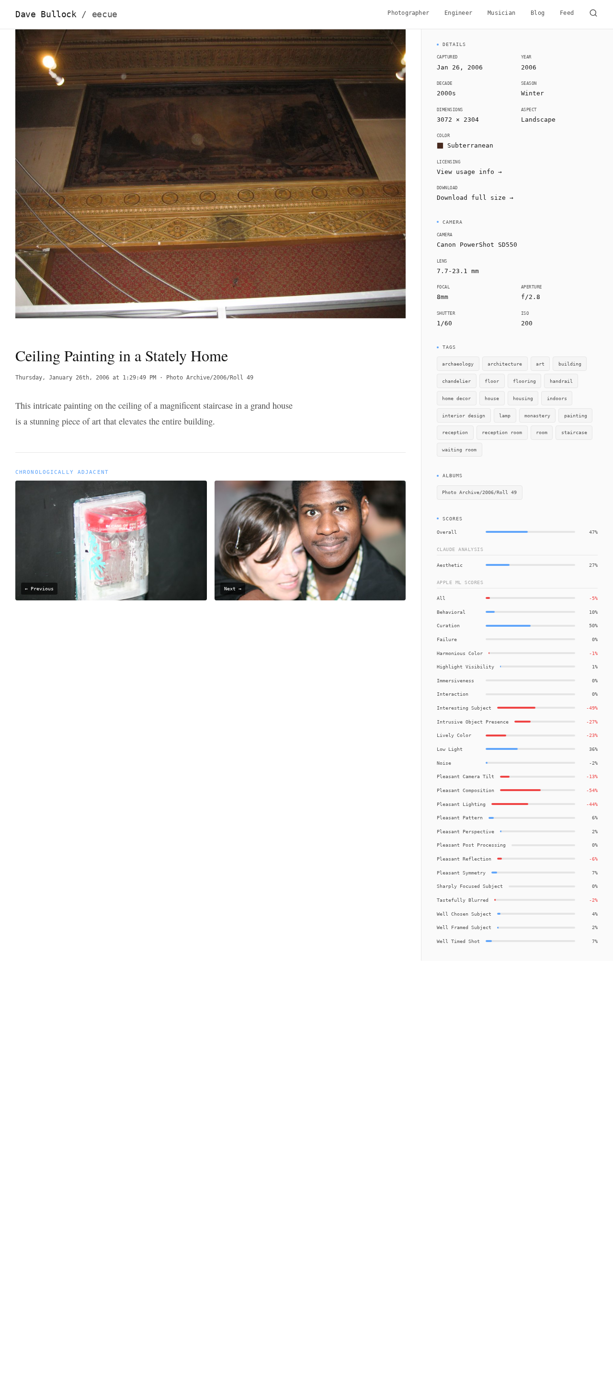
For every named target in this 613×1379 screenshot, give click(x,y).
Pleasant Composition (465, 790)
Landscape (538, 119)
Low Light (450, 749)
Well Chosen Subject (464, 914)
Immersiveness (455, 680)
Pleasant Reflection (464, 859)
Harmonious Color (460, 653)
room (541, 432)
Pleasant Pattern (460, 817)
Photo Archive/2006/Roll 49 (209, 377)
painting (575, 415)
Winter (532, 93)
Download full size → (475, 197)
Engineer (458, 13)
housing (523, 398)
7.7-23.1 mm (458, 271)
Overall (447, 532)
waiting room (459, 449)
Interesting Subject (464, 708)
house (492, 398)
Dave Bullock (66, 14)
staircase (574, 432)
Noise (444, 763)
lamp (505, 415)
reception (455, 432)
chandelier (456, 381)
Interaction (452, 694)
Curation (448, 625)
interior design (463, 415)
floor (492, 381)
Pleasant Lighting (461, 804)
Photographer (408, 13)
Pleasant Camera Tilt (465, 776)
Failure (447, 639)
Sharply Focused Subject (470, 886)
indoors (557, 398)
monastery (537, 415)
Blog (538, 13)
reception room (502, 432)
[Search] (593, 14)
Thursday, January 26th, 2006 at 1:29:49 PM (85, 377)
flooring (524, 381)
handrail (561, 381)
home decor (456, 398)
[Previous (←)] (54, 179)
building (569, 364)
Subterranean (470, 145)
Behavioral (451, 612)
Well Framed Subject (464, 927)
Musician (501, 13)
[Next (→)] (367, 179)
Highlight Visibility (465, 666)
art (540, 364)
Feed (567, 13)
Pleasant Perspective (465, 831)
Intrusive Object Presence (473, 721)
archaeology (458, 364)
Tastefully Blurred (462, 900)
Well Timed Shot (458, 941)
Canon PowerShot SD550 (477, 244)
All (441, 598)
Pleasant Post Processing (471, 845)
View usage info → (469, 171)
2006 (528, 67)
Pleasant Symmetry (461, 872)
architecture (505, 364)
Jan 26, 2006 (460, 67)
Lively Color (454, 735)
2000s (446, 93)
